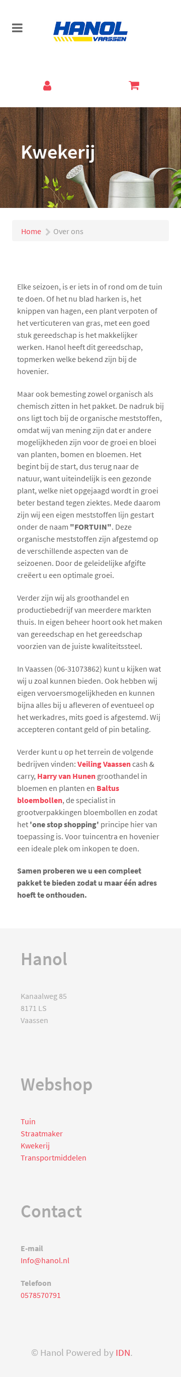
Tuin (28, 1121)
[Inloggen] (47, 85)
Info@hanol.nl (45, 1260)
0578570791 (41, 1295)
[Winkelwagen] (134, 85)
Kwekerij (35, 1145)
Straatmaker (42, 1133)
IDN (123, 1352)
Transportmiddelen (53, 1157)
